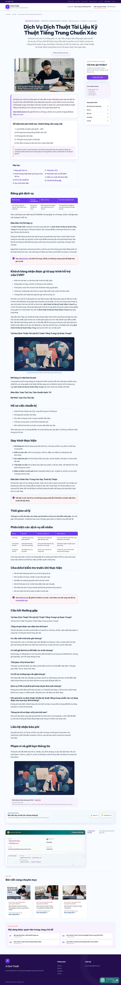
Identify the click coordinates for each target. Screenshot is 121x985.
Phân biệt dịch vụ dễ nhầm (57, 174)
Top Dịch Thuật (84, 1)
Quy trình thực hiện (22, 183)
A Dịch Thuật (107, 1)
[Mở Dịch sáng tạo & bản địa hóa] (92, 6)
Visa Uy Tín (100, 1)
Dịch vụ (97, 110)
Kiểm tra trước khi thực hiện (57, 177)
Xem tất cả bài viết (91, 831)
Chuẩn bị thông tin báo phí (60, 52)
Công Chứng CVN (93, 1)
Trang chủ (8, 14)
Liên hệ (97, 121)
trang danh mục (22, 600)
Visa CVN (77, 1)
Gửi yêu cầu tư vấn (97, 77)
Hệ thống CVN (71, 1)
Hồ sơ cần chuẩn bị (22, 180)
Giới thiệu (97, 117)
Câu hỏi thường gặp (54, 180)
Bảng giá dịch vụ (21, 170)
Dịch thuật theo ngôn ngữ (97, 106)
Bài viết (14, 14)
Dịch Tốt (113, 1)
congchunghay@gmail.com (92, 965)
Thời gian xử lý (52, 170)
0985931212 (21, 112)
